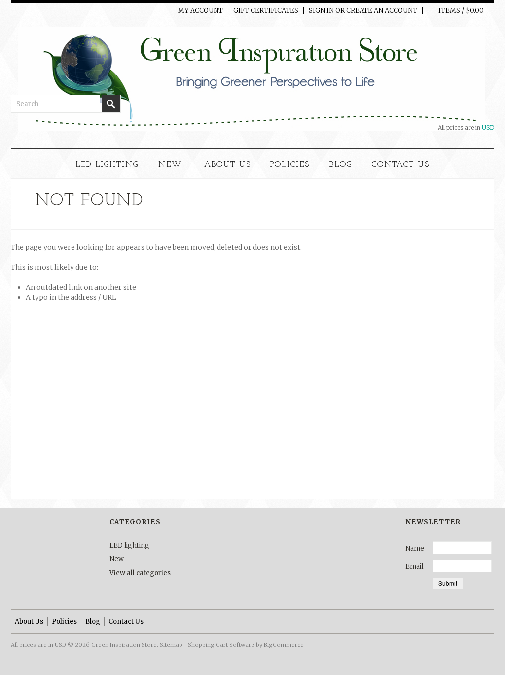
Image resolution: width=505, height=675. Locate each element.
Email (414, 566)
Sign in (321, 10)
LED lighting (107, 165)
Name (414, 548)
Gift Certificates (265, 10)
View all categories (140, 573)
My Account (200, 10)
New (170, 165)
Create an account (381, 10)
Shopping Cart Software (221, 644)
